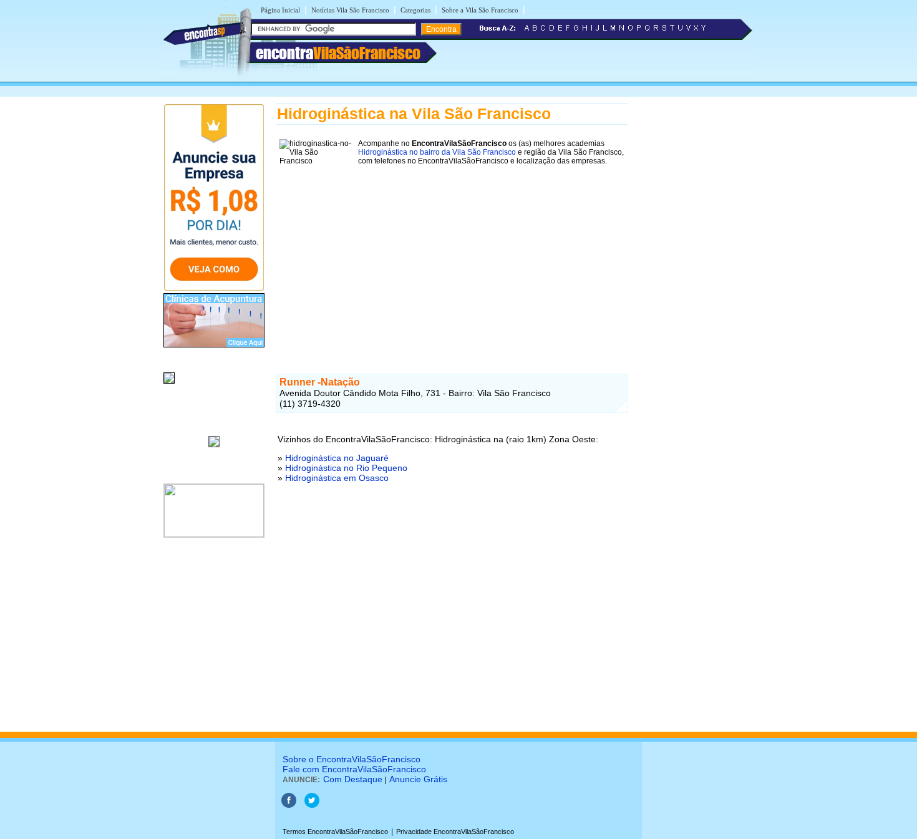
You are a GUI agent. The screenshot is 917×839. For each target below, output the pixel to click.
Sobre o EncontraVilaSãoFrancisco (351, 759)
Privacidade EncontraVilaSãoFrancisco (455, 831)
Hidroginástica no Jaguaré (337, 458)
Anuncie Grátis (418, 779)
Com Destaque (352, 779)
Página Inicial (280, 10)
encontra (338, 53)
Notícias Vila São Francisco (350, 10)
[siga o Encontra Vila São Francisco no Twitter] (311, 805)
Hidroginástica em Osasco (337, 478)
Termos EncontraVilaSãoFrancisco (335, 831)
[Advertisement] (452, 256)
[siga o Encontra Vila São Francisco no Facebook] (288, 805)
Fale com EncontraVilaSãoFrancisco (354, 769)
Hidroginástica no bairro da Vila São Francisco (437, 152)
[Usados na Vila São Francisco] (169, 384)
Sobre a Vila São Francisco (480, 10)
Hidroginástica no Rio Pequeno (346, 468)
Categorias (415, 10)
